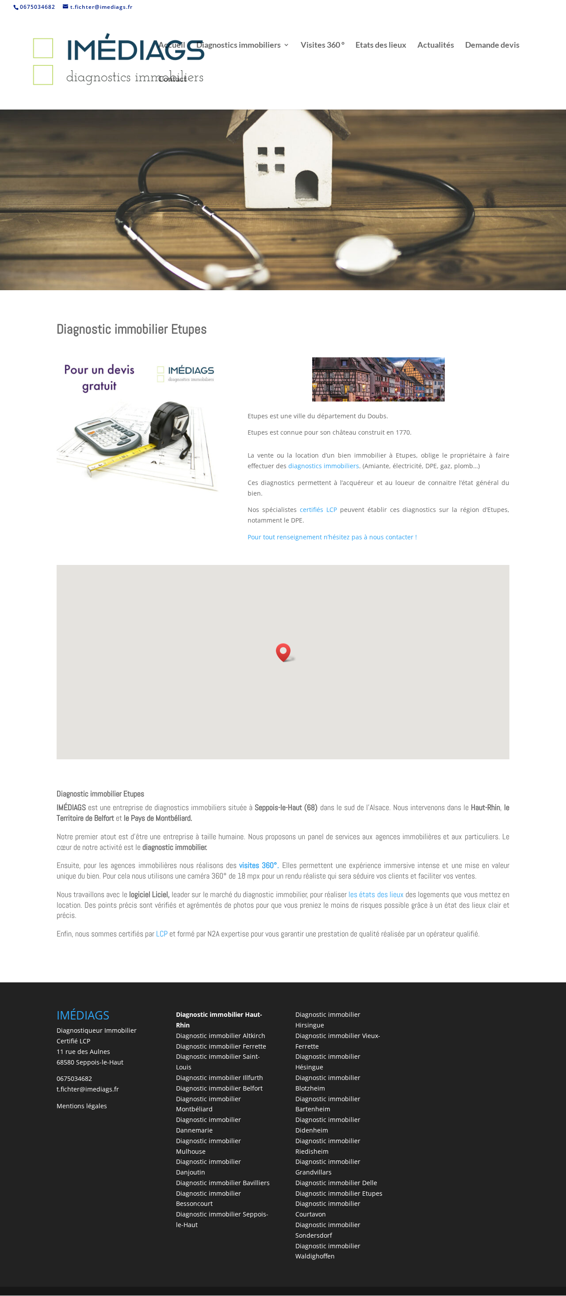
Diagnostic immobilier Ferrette (221, 1046)
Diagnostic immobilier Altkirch (220, 1035)
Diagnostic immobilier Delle (336, 1183)
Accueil (171, 45)
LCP (162, 933)
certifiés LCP (318, 509)
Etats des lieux (381, 45)
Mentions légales (82, 1106)
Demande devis (492, 45)
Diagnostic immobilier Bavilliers (223, 1183)
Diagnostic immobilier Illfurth (219, 1077)
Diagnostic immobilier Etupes (338, 1193)
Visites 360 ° (322, 45)
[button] (286, 652)
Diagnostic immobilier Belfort (219, 1088)
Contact (172, 79)
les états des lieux (376, 894)
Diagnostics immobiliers (238, 45)
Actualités (435, 45)
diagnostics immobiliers (323, 466)
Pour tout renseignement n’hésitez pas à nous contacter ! (332, 537)
